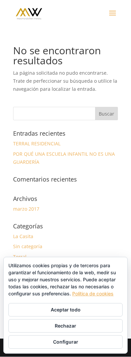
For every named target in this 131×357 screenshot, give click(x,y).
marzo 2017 (26, 209)
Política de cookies (93, 293)
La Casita (23, 236)
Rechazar (65, 326)
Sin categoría (27, 246)
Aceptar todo (66, 309)
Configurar (65, 342)
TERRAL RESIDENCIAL (36, 143)
